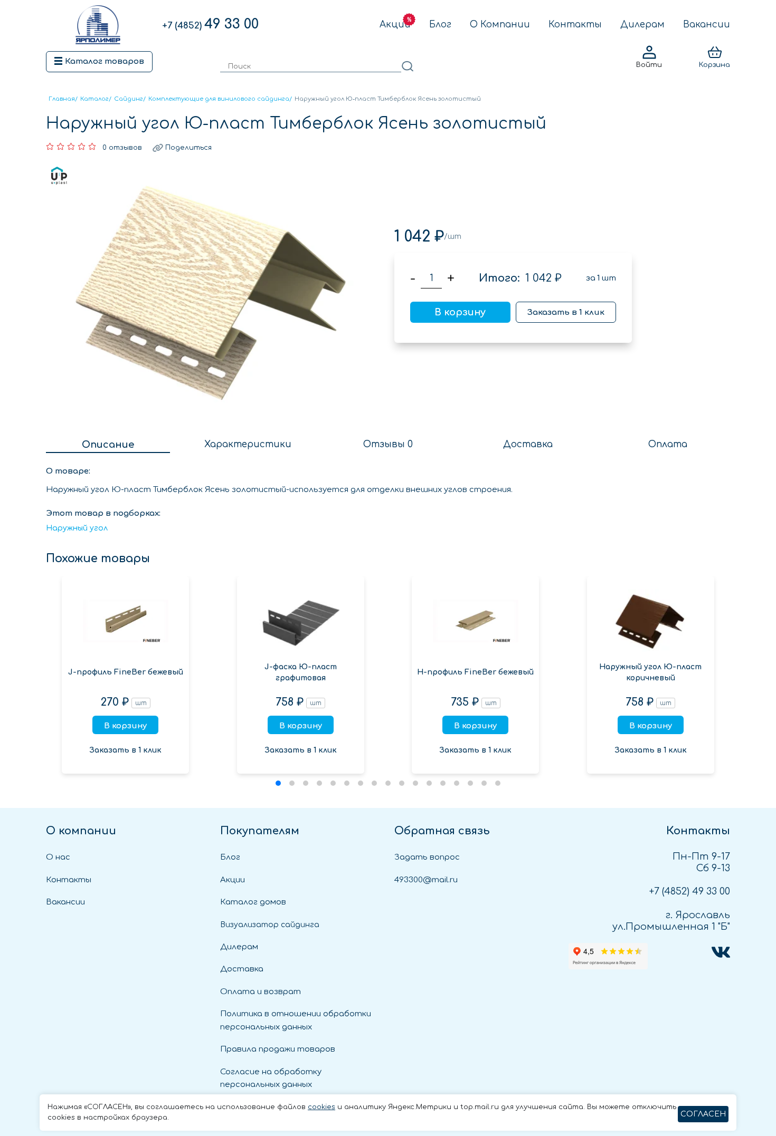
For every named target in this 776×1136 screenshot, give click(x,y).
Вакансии (706, 25)
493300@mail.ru (426, 879)
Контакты (575, 25)
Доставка (241, 969)
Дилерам (642, 25)
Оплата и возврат (260, 991)
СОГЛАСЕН (703, 1114)
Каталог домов (253, 902)
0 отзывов (122, 147)
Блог (440, 25)
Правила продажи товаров (277, 1049)
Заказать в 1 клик (565, 312)
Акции (395, 25)
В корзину (460, 312)
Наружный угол (77, 528)
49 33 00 (210, 24)
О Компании (500, 25)
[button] (278, 783)
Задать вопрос (427, 857)
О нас (58, 857)
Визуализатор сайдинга (269, 925)
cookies (321, 1107)
